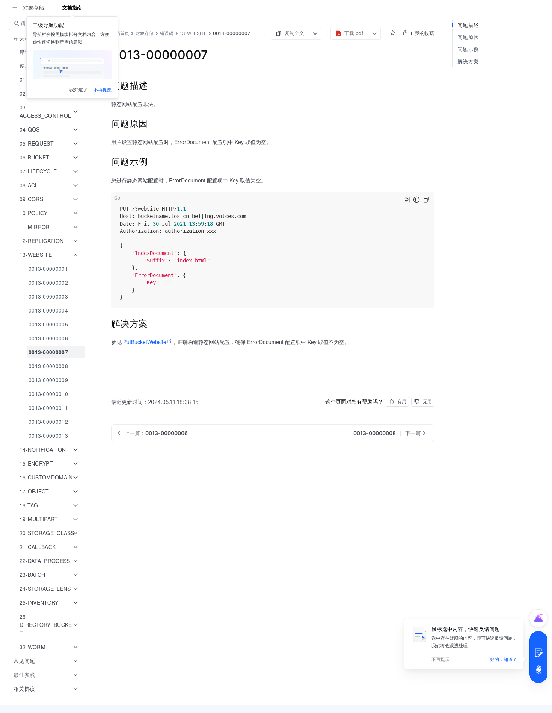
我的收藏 (424, 33)
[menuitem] (47, 268)
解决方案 (468, 61)
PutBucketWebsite (144, 342)
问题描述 (468, 25)
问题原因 (468, 37)
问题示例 (468, 49)
